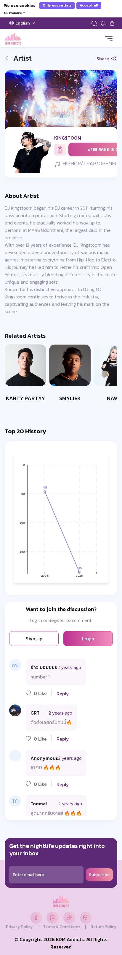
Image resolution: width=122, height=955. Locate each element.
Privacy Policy (19, 927)
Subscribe (99, 875)
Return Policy (103, 927)
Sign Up (34, 638)
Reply (63, 693)
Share (103, 58)
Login (88, 638)
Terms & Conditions (61, 927)
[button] (107, 80)
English (22, 23)
